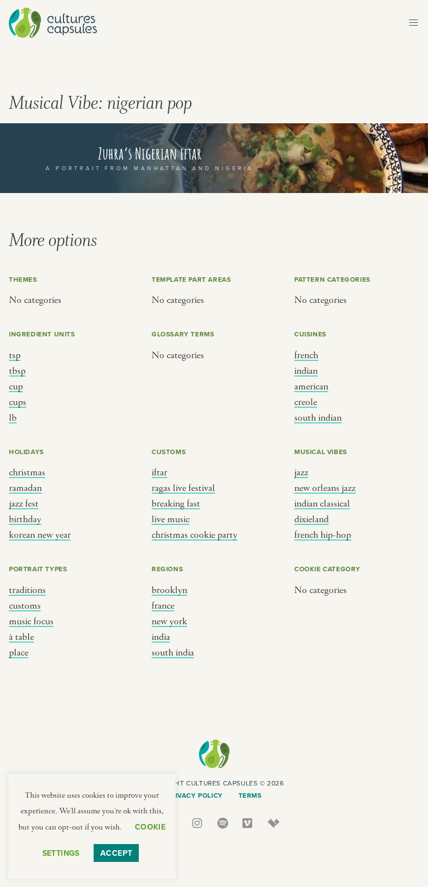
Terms (250, 795)
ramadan (25, 488)
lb (13, 417)
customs (25, 605)
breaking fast (176, 503)
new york (169, 621)
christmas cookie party (194, 535)
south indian (318, 417)
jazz (301, 472)
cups (17, 402)
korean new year (40, 535)
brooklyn (169, 590)
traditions (27, 590)
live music (170, 519)
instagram (198, 823)
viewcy (273, 823)
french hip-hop (322, 535)
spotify (223, 823)
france (163, 605)
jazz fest (23, 503)
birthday (25, 519)
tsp (15, 355)
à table (21, 637)
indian (306, 371)
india (161, 637)
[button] (413, 22)
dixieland (311, 519)
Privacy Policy (194, 795)
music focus (31, 621)
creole (305, 402)
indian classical (322, 503)
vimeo (248, 823)
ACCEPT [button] (116, 853)
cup (16, 386)
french (306, 355)
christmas (27, 472)
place (18, 652)
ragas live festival (183, 488)
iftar (159, 472)
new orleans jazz (325, 488)
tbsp (17, 371)
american (311, 386)
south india (173, 652)
